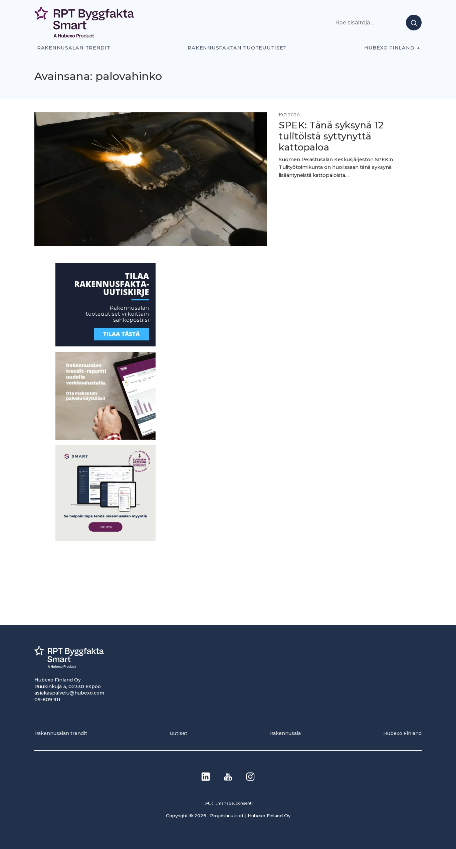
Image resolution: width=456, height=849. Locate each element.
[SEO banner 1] (105, 539)
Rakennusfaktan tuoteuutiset (237, 48)
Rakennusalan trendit (73, 48)
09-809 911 (47, 700)
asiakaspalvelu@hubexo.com (69, 693)
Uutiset (178, 733)
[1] (105, 344)
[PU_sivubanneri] (105, 437)
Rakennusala (285, 733)
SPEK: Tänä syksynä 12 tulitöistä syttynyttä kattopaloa (331, 136)
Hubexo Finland (389, 48)
